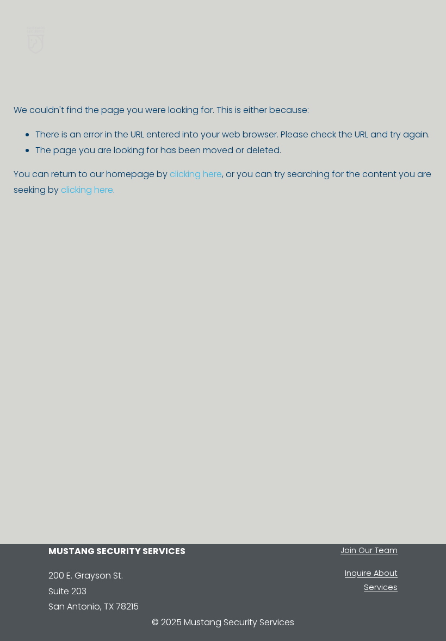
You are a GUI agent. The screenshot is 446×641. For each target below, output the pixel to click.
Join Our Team (369, 550)
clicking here (196, 174)
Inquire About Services (371, 580)
